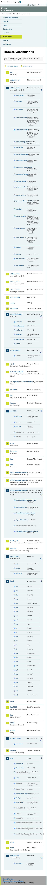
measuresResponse (21, 174)
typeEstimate (20, 259)
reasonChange (21, 216)
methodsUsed (21, 181)
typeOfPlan (20, 265)
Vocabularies (7, 36)
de (17, 607)
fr (16, 632)
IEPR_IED (14, 541)
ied (11, 465)
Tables (5, 25)
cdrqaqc (19, 101)
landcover (14, 556)
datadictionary (16, 314)
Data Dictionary (18, 13)
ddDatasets (20, 326)
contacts (19, 322)
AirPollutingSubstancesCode (21, 500)
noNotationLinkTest (21, 793)
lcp (11, 715)
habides (13, 451)
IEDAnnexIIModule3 (18, 480)
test (11, 758)
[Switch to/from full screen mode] (34, 5)
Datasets (6, 21)
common (14, 308)
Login (30, 5)
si (17, 686)
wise (12, 848)
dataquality (15, 350)
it (16, 645)
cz (17, 603)
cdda (12, 303)
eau (17, 778)
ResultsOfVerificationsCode (21, 513)
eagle (18, 568)
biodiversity (15, 297)
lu (17, 653)
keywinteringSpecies (21, 142)
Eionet (11, 13)
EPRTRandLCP (16, 372)
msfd (12, 723)
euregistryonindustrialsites (18, 382)
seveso (13, 750)
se (17, 682)
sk (17, 691)
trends (18, 254)
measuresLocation (21, 160)
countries (19, 109)
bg (17, 595)
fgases (13, 403)
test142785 (19, 802)
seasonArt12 (20, 228)
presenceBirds (21, 195)
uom (12, 842)
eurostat (13, 390)
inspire (13, 549)
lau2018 (13, 707)
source (18, 426)
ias (11, 459)
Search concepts (27, 66)
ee (17, 616)
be (17, 591)
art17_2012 (14, 282)
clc (17, 564)
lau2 (12, 701)
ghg (12, 443)
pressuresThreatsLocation (21, 201)
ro (17, 678)
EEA (11, 2)
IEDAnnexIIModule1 (18, 472)
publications (15, 738)
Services (5, 40)
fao (11, 395)
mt (17, 661)
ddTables (19, 330)
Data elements (7, 29)
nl (17, 666)
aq (11, 72)
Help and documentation (10, 18)
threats (18, 247)
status (18, 344)
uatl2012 (19, 573)
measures (19, 147)
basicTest (19, 764)
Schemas (6, 33)
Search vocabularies (12, 66)
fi (16, 628)
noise (12, 731)
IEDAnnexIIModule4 (18, 490)
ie (17, 641)
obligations (20, 339)
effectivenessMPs (21, 118)
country (19, 863)
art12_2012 (14, 80)
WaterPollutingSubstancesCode (21, 531)
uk (17, 695)
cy (17, 599)
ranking (19, 209)
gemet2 (13, 411)
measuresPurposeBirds (21, 167)
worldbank (14, 856)
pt (17, 674)
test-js (18, 798)
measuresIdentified (21, 154)
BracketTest (20, 768)
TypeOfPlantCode (21, 520)
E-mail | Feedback (8, 879)
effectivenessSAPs (21, 130)
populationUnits (21, 187)
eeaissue (19, 334)
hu (17, 636)
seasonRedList (21, 237)
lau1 (12, 581)
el (17, 620)
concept (19, 416)
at (17, 586)
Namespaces (7, 44)
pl (17, 670)
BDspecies (20, 95)
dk (17, 611)
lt (16, 649)
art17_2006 (14, 274)
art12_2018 (14, 88)
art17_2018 (14, 289)
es (17, 624)
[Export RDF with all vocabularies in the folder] (41, 90)
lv (17, 657)
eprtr (12, 364)
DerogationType (21, 507)
